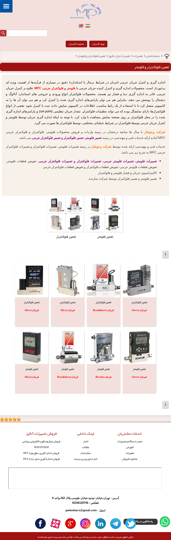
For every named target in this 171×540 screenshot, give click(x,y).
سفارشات (85, 453)
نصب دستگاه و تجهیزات (129, 441)
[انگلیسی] (81, 26)
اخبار (85, 441)
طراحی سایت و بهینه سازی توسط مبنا (55, 536)
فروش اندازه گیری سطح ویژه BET (41, 453)
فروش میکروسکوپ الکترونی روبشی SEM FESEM (41, 444)
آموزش (130, 447)
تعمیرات (138, 56)
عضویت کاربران (76, 43)
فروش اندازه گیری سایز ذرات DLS (41, 459)
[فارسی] (88, 26)
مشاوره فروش (129, 459)
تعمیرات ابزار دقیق (119, 56)
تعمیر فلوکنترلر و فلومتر (91, 56)
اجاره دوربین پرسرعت (85, 459)
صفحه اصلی (153, 56)
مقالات (85, 447)
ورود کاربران (98, 43)
